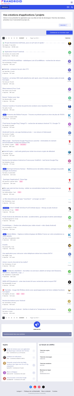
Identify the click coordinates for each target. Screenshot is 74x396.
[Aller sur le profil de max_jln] (69, 78)
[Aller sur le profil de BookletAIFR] (69, 282)
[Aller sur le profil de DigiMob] (69, 290)
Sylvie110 (9, 368)
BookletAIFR (8, 283)
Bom (8, 358)
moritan (7, 54)
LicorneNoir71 (8, 227)
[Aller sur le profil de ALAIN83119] (4, 378)
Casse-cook (8, 90)
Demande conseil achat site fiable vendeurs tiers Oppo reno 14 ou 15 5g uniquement (17, 364)
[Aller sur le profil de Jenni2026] (69, 301)
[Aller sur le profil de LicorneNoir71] (69, 226)
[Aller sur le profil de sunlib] (69, 152)
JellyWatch (8, 274)
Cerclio (7, 134)
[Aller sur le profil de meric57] (69, 245)
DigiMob (7, 294)
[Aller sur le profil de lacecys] (69, 208)
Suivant (21, 38)
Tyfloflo (7, 144)
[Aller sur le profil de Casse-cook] (69, 89)
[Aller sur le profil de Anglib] (69, 254)
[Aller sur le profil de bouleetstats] (69, 61)
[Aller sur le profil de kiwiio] (69, 310)
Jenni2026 (8, 302)
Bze (8, 352)
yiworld (7, 181)
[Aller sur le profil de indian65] (69, 141)
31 (63, 43)
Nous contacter (46, 391)
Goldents (7, 162)
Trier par (67, 38)
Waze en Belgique (12, 372)
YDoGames (8, 201)
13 (43, 51)
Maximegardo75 (9, 218)
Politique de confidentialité (32, 391)
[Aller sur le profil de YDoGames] (69, 199)
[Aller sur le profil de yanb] (69, 106)
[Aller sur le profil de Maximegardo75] (69, 217)
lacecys (7, 210)
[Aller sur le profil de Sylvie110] (4, 363)
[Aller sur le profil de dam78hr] (69, 69)
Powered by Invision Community (37, 393)
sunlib (6, 153)
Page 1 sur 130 (34, 38)
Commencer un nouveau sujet (59, 32)
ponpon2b (7, 246)
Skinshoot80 (8, 99)
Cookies (54, 391)
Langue (19, 391)
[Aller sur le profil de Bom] (4, 357)
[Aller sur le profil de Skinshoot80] (69, 97)
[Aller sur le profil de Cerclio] (69, 132)
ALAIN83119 (10, 379)
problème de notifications (14, 356)
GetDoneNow (8, 192)
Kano (6, 116)
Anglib (6, 255)
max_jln (7, 82)
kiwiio (6, 311)
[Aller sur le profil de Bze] (4, 349)
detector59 (10, 373)
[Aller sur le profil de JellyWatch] (69, 271)
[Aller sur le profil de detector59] (4, 372)
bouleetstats (8, 62)
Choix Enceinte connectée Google (16, 377)
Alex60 (7, 125)
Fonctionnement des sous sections (14, 334)
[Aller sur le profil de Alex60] (69, 124)
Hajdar (6, 45)
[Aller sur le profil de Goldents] (69, 160)
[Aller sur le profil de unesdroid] (69, 52)
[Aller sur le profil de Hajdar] (69, 43)
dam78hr (7, 71)
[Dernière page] (26, 38)
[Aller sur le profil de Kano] (69, 115)
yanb (6, 108)
